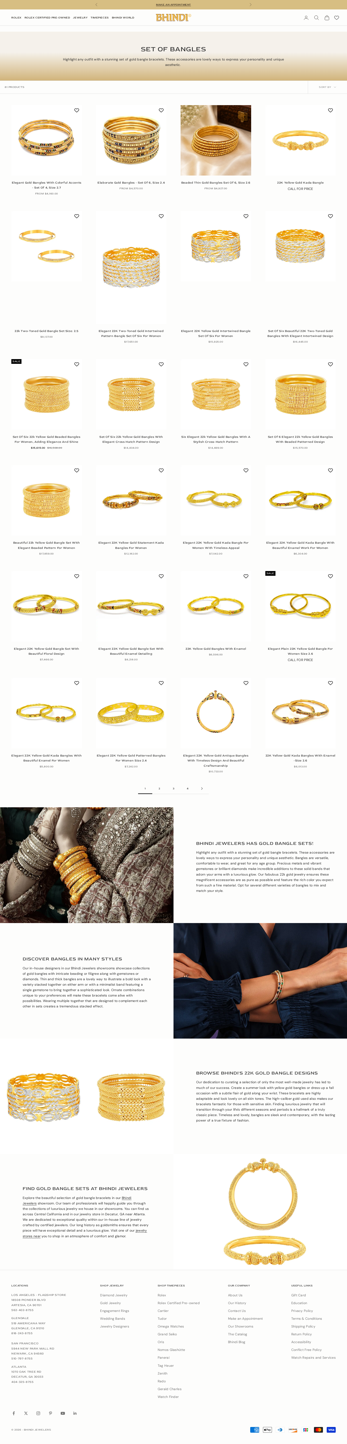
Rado (162, 1381)
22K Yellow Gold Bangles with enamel (216, 649)
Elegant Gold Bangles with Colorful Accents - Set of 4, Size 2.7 (46, 185)
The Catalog (237, 1334)
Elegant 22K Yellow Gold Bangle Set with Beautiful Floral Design (46, 651)
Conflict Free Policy (306, 1350)
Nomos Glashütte (171, 1350)
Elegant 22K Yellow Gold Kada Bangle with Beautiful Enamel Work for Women (300, 545)
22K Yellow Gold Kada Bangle (300, 183)
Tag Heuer (166, 1365)
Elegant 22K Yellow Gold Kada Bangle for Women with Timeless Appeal (216, 545)
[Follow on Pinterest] (50, 1413)
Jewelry (80, 17)
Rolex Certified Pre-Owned (47, 17)
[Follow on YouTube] (62, 1413)
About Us (235, 1295)
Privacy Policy (302, 1311)
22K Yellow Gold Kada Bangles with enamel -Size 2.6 (300, 758)
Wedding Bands (112, 1318)
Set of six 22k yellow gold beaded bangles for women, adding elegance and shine (46, 439)
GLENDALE (20, 1318)
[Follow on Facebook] (13, 1413)
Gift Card (298, 1295)
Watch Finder (168, 1397)
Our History (237, 1303)
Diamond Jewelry (113, 1295)
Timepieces (100, 17)
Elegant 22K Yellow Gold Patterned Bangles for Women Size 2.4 (131, 758)
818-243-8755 (22, 1333)
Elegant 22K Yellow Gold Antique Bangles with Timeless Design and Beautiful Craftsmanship (216, 761)
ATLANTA (18, 1367)
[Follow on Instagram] (38, 1413)
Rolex (16, 17)
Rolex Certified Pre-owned (179, 1303)
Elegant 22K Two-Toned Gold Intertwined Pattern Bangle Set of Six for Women (131, 333)
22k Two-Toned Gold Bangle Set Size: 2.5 (47, 331)
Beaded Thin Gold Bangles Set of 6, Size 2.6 (215, 183)
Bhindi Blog (236, 1342)
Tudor (162, 1318)
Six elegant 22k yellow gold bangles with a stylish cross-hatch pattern (215, 439)
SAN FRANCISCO (24, 1343)
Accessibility (301, 1342)
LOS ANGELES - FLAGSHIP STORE (38, 1295)
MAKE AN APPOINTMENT (173, 4)
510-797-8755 (22, 1358)
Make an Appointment (245, 1318)
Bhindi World (123, 17)
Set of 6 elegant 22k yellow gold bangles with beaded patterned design (300, 439)
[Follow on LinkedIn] (75, 1413)
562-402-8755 (22, 1310)
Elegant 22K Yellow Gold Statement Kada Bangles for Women (131, 545)
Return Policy (301, 1334)
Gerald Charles (170, 1389)
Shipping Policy (303, 1326)
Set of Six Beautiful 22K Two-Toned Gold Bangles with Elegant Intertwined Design (300, 333)
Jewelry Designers (114, 1326)
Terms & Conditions (306, 1318)
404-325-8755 (22, 1382)
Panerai (163, 1357)
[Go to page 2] (202, 788)
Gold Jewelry (110, 1303)
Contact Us (237, 1311)
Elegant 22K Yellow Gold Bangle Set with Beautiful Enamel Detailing (131, 651)
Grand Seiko (167, 1334)
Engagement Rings (114, 1311)
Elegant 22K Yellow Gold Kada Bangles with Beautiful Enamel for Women (46, 758)
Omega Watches (171, 1326)
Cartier (163, 1311)
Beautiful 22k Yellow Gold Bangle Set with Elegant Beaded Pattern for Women (46, 545)
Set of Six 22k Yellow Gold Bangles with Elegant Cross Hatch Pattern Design (131, 439)
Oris (161, 1342)
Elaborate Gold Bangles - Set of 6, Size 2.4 (131, 183)
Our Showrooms (240, 1326)
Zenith (163, 1373)
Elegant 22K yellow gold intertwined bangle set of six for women (216, 333)
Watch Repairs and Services (313, 1357)
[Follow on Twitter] (26, 1413)
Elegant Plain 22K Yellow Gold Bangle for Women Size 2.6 (300, 651)
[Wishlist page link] (336, 17)
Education (299, 1303)
